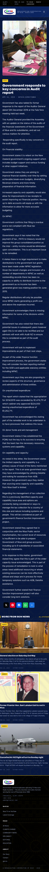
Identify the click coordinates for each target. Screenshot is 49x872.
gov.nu (5, 861)
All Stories (44, 617)
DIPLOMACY (7, 836)
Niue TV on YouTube (9, 811)
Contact (5, 858)
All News (6, 826)
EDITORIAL (6, 840)
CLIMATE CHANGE (9, 829)
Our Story (6, 854)
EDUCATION (7, 843)
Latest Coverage (8, 815)
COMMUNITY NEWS (10, 833)
